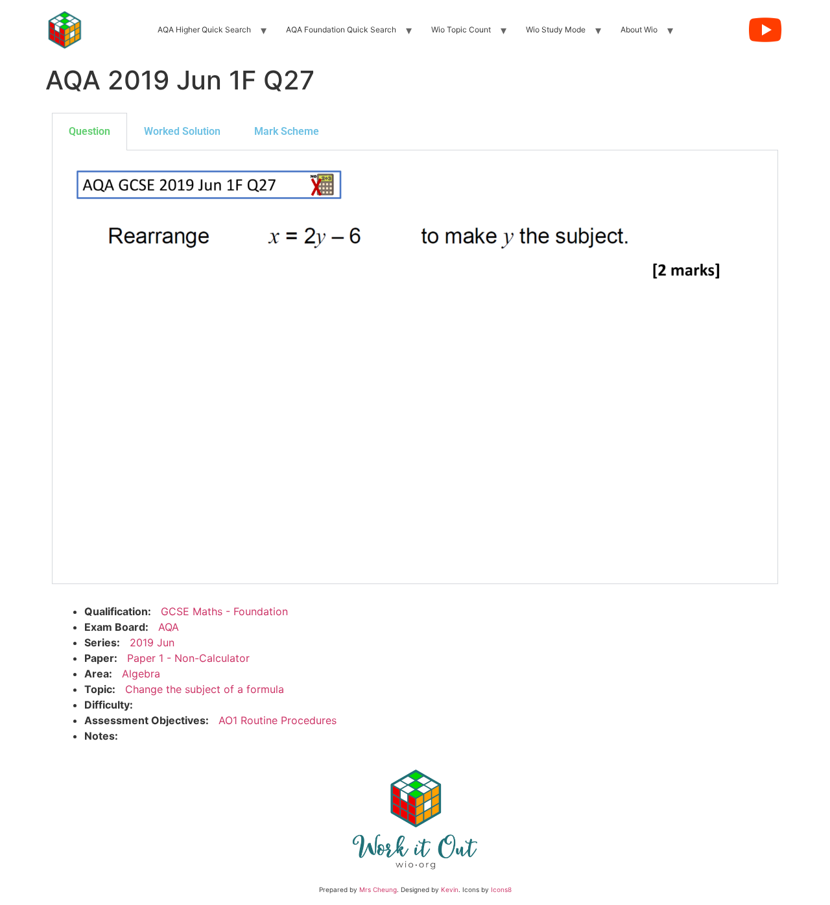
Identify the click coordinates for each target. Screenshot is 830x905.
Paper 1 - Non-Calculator (188, 658)
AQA (168, 626)
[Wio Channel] (765, 29)
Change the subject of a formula (204, 689)
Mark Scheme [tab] (286, 131)
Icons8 (501, 889)
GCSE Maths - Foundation (224, 611)
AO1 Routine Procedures (278, 720)
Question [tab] (89, 131)
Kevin (449, 889)
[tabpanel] (415, 367)
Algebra (141, 673)
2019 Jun (152, 642)
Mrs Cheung (378, 889)
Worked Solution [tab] (182, 131)
